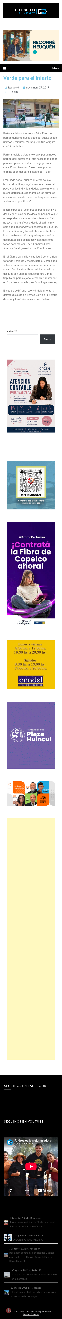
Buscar (12, 330)
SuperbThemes (31, 1314)
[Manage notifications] (8, 1310)
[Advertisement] (31, 939)
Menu (55, 68)
